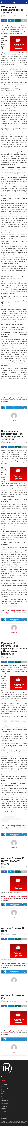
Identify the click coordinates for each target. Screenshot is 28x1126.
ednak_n (9, 442)
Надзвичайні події (4, 1088)
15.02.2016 (14, 15)
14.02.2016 (14, 934)
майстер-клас (5, 821)
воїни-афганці (14, 393)
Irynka (8, 15)
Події (2, 1086)
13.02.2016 (14, 1001)
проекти (10, 606)
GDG (5, 606)
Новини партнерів (4, 1100)
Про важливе (3, 1108)
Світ (2, 1098)
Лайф (2, 1093)
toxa (8, 867)
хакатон (15, 606)
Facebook (24, 398)
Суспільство (3, 1089)
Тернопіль (3, 1082)
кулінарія (17, 819)
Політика (3, 1091)
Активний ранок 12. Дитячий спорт (12, 892)
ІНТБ (7, 1121)
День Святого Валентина (8, 819)
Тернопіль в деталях (5, 1111)
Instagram (6, 399)
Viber (18, 398)
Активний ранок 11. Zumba (10, 1026)
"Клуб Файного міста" (9, 816)
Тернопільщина (4, 1084)
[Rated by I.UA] (4, 1076)
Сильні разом (4, 1106)
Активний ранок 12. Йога (10, 959)
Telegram (13, 398)
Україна (2, 1096)
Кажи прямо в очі (4, 1109)
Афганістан (7, 393)
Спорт (2, 1095)
